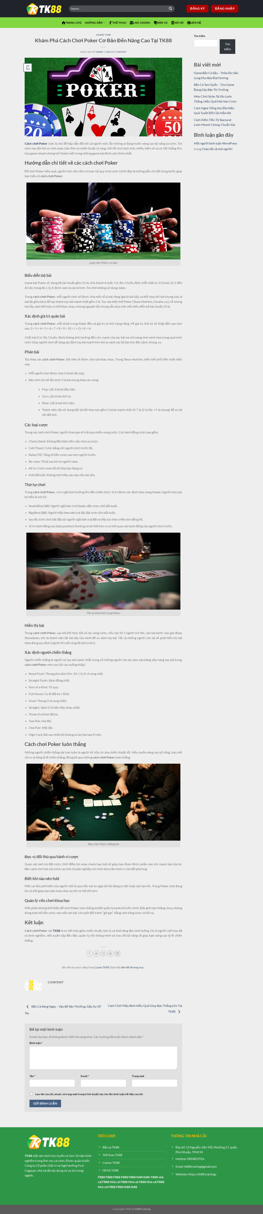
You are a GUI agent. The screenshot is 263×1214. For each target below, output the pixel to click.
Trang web (138, 1076)
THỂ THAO (119, 22)
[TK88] (44, 9)
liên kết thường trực (132, 967)
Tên (32, 1076)
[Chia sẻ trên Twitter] (96, 953)
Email (85, 1076)
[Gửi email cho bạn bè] (103, 953)
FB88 (101, 1177)
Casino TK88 (103, 34)
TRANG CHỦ (73, 22)
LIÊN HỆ (196, 22)
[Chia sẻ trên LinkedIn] (117, 953)
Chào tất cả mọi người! (217, 149)
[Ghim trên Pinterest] (110, 953)
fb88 (139, 1177)
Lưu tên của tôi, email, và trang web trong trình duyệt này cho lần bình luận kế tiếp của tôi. (89, 1094)
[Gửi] (170, 8)
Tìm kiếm (199, 36)
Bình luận (36, 1043)
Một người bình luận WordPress (215, 143)
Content (121, 52)
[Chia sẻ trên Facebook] (89, 953)
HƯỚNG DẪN (94, 22)
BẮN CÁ (162, 22)
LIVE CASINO (141, 22)
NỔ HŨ (178, 22)
